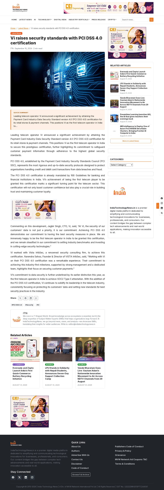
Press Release (99, 20)
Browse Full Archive (81, 474)
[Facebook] (13, 477)
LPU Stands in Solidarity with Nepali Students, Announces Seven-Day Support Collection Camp (57, 373)
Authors (75, 451)
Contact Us (77, 459)
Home (14, 20)
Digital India (60, 20)
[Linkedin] (25, 477)
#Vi (38, 305)
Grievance (120, 455)
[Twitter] (19, 477)
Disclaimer (76, 463)
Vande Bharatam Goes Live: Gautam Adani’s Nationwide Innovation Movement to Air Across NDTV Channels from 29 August (90, 375)
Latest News (25, 20)
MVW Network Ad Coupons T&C (131, 459)
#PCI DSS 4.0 (17, 305)
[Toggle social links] (157, 206)
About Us (76, 446)
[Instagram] (32, 477)
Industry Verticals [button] (78, 20)
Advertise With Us (80, 455)
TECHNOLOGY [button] (44, 20)
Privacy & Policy (123, 451)
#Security (29, 305)
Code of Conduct (80, 468)
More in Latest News (130, 141)
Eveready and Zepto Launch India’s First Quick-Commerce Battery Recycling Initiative (23, 373)
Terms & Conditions (125, 463)
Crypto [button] (111, 20)
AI (35, 20)
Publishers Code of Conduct (129, 446)
